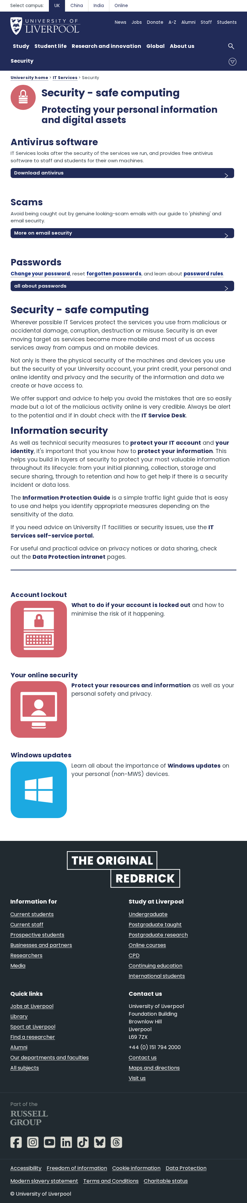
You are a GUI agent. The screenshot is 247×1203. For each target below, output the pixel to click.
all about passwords (40, 285)
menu (232, 62)
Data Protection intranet (69, 557)
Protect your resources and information (131, 685)
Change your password (40, 273)
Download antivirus (39, 172)
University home (29, 77)
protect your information (175, 451)
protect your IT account (165, 443)
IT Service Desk (164, 415)
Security (22, 61)
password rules (203, 273)
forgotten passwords (114, 273)
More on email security (43, 232)
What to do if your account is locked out (130, 605)
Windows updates (194, 766)
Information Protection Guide (67, 498)
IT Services (65, 77)
